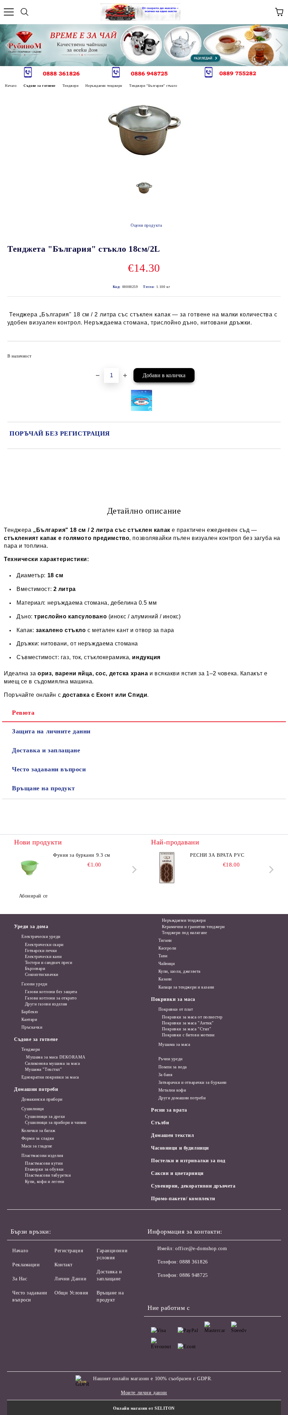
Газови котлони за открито (51, 998)
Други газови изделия (46, 1004)
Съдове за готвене (39, 86)
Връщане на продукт (43, 788)
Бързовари (35, 968)
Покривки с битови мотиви (188, 1035)
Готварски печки (41, 950)
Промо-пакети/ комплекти (183, 1198)
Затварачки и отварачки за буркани (192, 1082)
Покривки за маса (173, 999)
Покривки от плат (175, 1009)
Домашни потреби (36, 1089)
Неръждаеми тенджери (103, 86)
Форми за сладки (37, 1138)
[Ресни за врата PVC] (167, 867)
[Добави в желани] (271, 353)
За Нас (19, 1278)
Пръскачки (31, 1027)
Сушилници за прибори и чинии (55, 1122)
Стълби (160, 1122)
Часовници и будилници (180, 1148)
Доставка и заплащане (46, 750)
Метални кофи (172, 1090)
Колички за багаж (38, 1130)
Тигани (165, 940)
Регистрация (68, 1250)
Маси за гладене (36, 1146)
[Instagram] (187, 1289)
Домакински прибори (42, 1099)
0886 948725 (193, 1275)
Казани (165, 979)
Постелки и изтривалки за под (188, 1160)
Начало (11, 86)
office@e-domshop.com (201, 1248)
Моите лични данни (144, 1392)
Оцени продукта (146, 225)
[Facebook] (156, 1289)
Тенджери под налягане (184, 932)
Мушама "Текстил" (43, 1069)
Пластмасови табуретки (48, 1175)
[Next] (276, 45)
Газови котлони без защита (51, 991)
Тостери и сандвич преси (48, 962)
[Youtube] (203, 1289)
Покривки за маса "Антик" (188, 1023)
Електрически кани (43, 956)
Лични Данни (70, 1278)
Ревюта (23, 712)
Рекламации (26, 1264)
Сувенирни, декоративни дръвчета (193, 1186)
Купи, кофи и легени (44, 1181)
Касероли (167, 948)
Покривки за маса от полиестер (192, 1017)
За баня (165, 1074)
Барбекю (29, 1011)
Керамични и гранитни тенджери (193, 926)
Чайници (166, 963)
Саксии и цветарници (177, 1173)
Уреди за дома (31, 926)
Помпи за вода (172, 1067)
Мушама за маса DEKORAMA (55, 1057)
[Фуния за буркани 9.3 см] (30, 867)
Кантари (29, 1019)
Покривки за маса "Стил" (186, 1029)
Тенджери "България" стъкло (153, 86)
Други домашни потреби (181, 1097)
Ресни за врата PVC (217, 855)
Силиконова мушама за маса (52, 1063)
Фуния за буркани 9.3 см (81, 855)
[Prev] (11, 45)
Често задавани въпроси (49, 769)
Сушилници (32, 1108)
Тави (163, 955)
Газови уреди (34, 984)
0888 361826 (193, 1262)
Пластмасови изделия (42, 1155)
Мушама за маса (174, 1044)
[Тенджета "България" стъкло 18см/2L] (144, 169)
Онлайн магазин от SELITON (144, 1408)
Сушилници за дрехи (45, 1116)
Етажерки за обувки (44, 1169)
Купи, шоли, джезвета (179, 971)
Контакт (63, 1264)
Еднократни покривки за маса (50, 1077)
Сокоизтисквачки (41, 974)
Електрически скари (44, 944)
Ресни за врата (169, 1110)
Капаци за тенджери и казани (186, 987)
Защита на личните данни (51, 731)
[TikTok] (218, 1289)
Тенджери (70, 86)
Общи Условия (71, 1292)
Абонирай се (33, 896)
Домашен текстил (172, 1135)
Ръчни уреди (170, 1058)
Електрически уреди (40, 936)
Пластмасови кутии (44, 1163)
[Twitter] (172, 1289)
